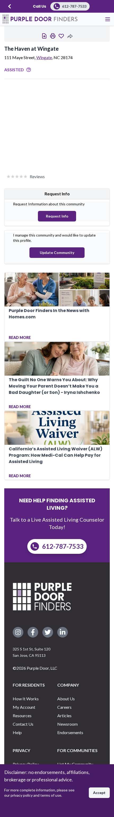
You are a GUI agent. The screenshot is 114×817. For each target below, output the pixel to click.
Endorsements (70, 732)
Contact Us (23, 723)
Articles (64, 715)
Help (17, 732)
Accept (99, 792)
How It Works (26, 698)
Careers (64, 707)
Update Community (57, 252)
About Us (66, 698)
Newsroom (67, 723)
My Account (24, 707)
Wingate (44, 57)
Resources (22, 715)
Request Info (57, 216)
